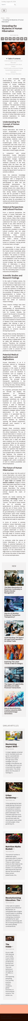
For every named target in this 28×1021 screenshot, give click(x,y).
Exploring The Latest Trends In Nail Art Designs (13, 663)
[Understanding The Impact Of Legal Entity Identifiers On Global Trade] (14, 628)
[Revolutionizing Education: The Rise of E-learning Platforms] (14, 889)
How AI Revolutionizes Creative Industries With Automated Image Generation (12, 711)
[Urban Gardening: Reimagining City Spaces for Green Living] (14, 787)
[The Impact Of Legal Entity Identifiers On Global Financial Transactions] (14, 674)
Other (8, 18)
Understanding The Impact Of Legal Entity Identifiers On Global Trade (14, 639)
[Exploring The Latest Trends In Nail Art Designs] (14, 652)
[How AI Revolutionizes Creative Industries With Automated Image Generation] (14, 699)
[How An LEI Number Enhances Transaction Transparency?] (14, 604)
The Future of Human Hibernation (13, 74)
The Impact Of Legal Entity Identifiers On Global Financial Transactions (13, 686)
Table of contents (14, 59)
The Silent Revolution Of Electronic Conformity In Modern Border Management (13, 590)
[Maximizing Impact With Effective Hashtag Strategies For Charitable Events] (14, 736)
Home (2, 18)
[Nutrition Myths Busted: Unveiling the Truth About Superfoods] (14, 838)
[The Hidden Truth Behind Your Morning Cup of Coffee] (10, 938)
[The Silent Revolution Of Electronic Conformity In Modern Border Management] (14, 578)
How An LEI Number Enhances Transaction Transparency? (12, 615)
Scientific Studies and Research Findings (13, 68)
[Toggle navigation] (4, 10)
